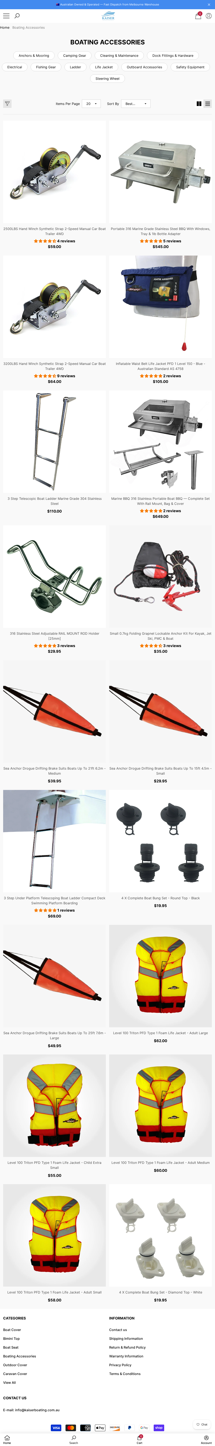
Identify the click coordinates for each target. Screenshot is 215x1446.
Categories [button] (14, 1318)
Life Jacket (104, 67)
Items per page (68, 104)
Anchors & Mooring (34, 55)
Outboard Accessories (144, 67)
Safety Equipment (190, 67)
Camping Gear (74, 55)
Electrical (14, 67)
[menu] (6, 16)
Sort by (113, 104)
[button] (17, 16)
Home (4, 27)
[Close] (209, 4)
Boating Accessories (28, 27)
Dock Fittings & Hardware (172, 55)
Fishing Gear (46, 67)
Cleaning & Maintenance (119, 55)
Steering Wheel (107, 78)
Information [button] (122, 1318)
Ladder (75, 67)
